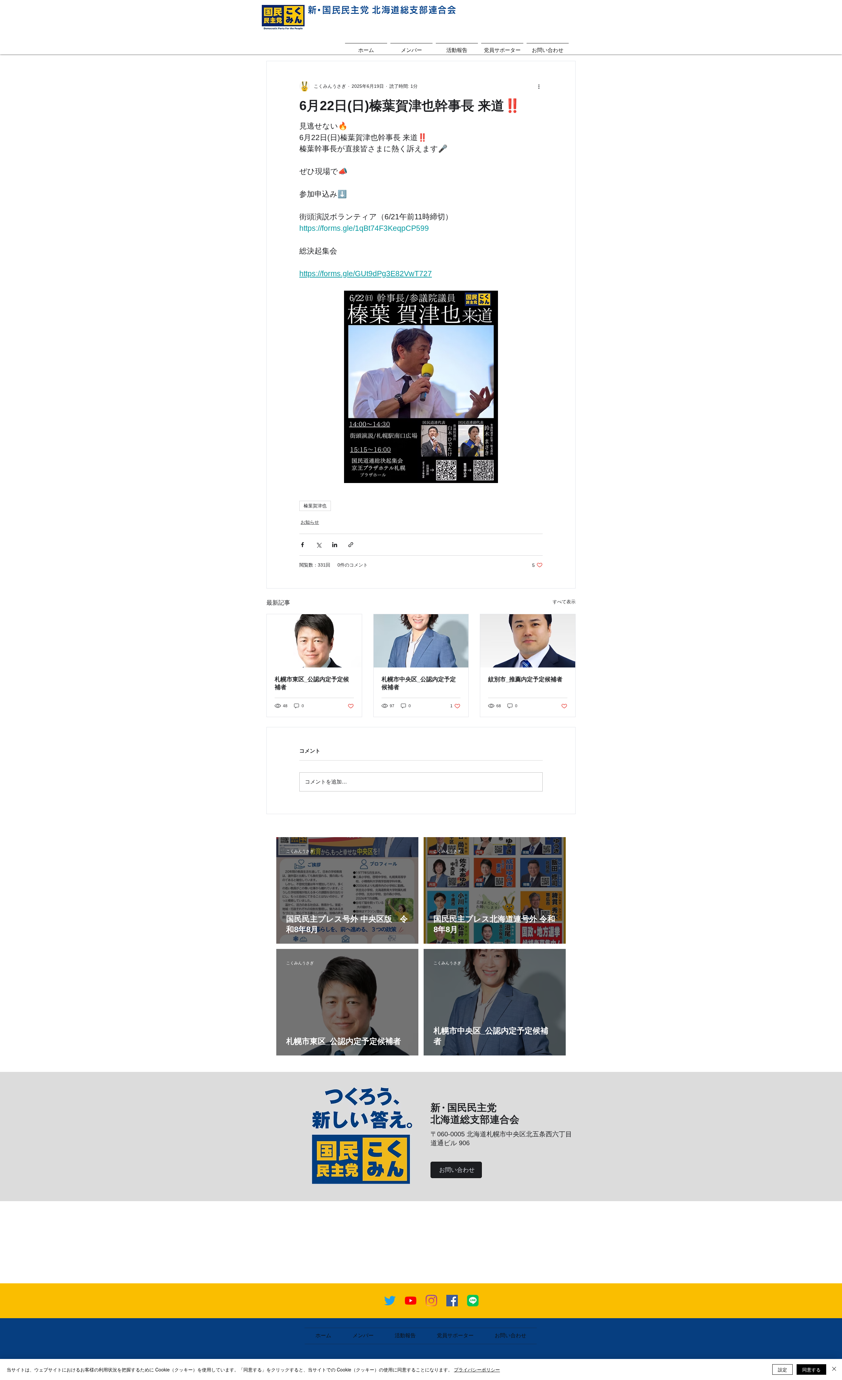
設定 (782, 1369)
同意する (811, 1369)
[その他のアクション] (539, 86)
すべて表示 (564, 601)
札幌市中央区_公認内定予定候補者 (419, 683)
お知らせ (310, 522)
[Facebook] (452, 1300)
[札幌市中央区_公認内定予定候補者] (421, 640)
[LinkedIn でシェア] (335, 545)
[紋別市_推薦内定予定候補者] (527, 640)
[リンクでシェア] (351, 545)
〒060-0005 (449, 1134)
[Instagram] (431, 1300)
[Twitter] (390, 1300)
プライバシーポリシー (477, 1369)
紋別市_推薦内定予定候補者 (525, 679)
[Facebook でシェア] (302, 545)
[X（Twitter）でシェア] (318, 545)
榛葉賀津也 (315, 505)
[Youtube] (410, 1300)
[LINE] (473, 1300)
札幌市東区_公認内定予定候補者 (312, 683)
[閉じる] (834, 1369)
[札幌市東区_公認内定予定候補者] (314, 640)
